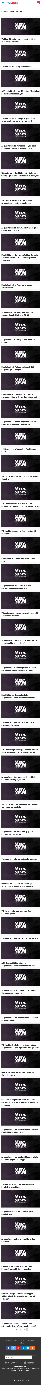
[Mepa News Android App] (11, 1362)
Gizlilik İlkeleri (30, 1341)
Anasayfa (8, 1341)
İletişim (22, 1341)
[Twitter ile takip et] (13, 1348)
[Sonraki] (27, 1329)
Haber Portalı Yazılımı (22, 1380)
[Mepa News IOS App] (30, 1362)
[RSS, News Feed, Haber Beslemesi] (32, 1348)
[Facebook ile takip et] (8, 1348)
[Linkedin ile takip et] (22, 1348)
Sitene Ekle (20, 1343)
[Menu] (38, 2)
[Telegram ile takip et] (27, 1348)
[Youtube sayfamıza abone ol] (18, 1348)
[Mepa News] (9, 3)
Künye (15, 1341)
